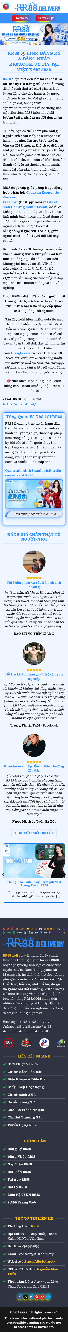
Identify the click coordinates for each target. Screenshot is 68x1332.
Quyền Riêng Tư (21, 1102)
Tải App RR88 (18, 1179)
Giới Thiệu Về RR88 (23, 1064)
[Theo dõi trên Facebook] (19, 1297)
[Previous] (3, 874)
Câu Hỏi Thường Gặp (25, 1117)
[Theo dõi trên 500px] (48, 1297)
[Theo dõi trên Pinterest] (36, 1297)
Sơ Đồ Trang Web (22, 1202)
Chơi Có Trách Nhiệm (26, 1110)
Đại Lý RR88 (17, 1187)
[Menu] (6, 7)
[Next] (65, 874)
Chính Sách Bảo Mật (25, 1072)
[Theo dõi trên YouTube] (42, 1297)
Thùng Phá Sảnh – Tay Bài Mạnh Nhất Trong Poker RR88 (34, 884)
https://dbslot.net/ (19, 404)
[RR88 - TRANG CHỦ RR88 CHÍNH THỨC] (37, 6)
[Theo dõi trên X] (25, 1297)
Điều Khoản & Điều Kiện (28, 1079)
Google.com (21, 353)
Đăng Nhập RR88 (21, 1156)
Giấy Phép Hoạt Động (26, 1087)
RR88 (35, 1226)
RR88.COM (32, 998)
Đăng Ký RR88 (19, 1149)
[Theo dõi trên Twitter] (31, 1297)
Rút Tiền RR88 (19, 1172)
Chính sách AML (22, 1095)
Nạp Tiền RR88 (20, 1164)
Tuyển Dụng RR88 (22, 1125)
